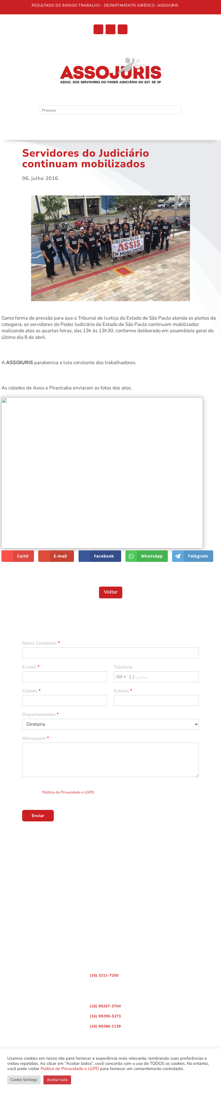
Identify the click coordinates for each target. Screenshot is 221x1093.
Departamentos (40, 715)
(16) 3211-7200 (104, 975)
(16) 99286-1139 (105, 1026)
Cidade (31, 691)
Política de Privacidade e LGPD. (68, 792)
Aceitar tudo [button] (57, 1079)
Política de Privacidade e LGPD (70, 1068)
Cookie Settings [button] (24, 1079)
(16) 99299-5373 (105, 1016)
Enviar (38, 816)
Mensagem (35, 738)
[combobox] (120, 677)
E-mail (30, 667)
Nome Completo (41, 643)
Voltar (110, 592)
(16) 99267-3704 (105, 1006)
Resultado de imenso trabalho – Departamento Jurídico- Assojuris (105, 5)
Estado (123, 691)
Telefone (123, 667)
